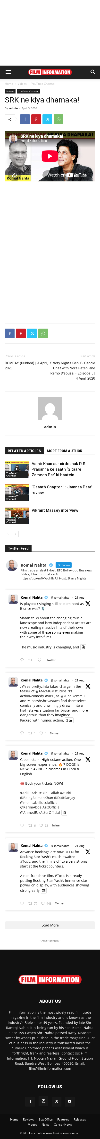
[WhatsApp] (58, 119)
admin (13, 108)
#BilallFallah (49, 792)
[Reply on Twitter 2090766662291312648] (23, 733)
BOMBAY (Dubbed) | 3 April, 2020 (26, 365)
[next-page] (16, 534)
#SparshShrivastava (43, 700)
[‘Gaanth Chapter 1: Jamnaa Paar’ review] (17, 492)
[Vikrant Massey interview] (17, 516)
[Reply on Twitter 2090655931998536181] (23, 904)
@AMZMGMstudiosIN (52, 691)
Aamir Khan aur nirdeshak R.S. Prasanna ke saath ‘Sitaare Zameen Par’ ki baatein (59, 469)
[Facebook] (25, 119)
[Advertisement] (50, 32)
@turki (65, 792)
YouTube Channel (43, 84)
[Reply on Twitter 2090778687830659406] (23, 660)
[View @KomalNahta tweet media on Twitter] (83, 647)
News (45, 1124)
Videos (22, 84)
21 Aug (79, 597)
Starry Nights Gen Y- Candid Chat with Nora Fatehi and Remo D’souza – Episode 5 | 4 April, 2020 (72, 371)
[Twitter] (47, 119)
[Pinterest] (36, 119)
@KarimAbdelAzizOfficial (40, 807)
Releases (80, 1119)
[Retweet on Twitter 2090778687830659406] (31, 660)
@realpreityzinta (35, 686)
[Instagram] (43, 1101)
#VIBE (49, 696)
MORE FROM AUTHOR (64, 451)
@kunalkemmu (72, 696)
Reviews (28, 1119)
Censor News (63, 1124)
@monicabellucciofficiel (39, 802)
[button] (8, 72)
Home (9, 84)
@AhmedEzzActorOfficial (40, 812)
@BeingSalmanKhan (36, 797)
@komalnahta (60, 597)
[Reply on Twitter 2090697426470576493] (23, 826)
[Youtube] (70, 1101)
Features (63, 1119)
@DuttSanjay (64, 797)
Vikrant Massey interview (55, 510)
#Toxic (25, 861)
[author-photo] (50, 420)
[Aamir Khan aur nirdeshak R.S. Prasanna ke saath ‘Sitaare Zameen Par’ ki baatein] (17, 469)
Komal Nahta (31, 597)
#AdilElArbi (29, 792)
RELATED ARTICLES (24, 451)
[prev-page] (8, 534)
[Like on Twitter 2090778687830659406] (40, 660)
